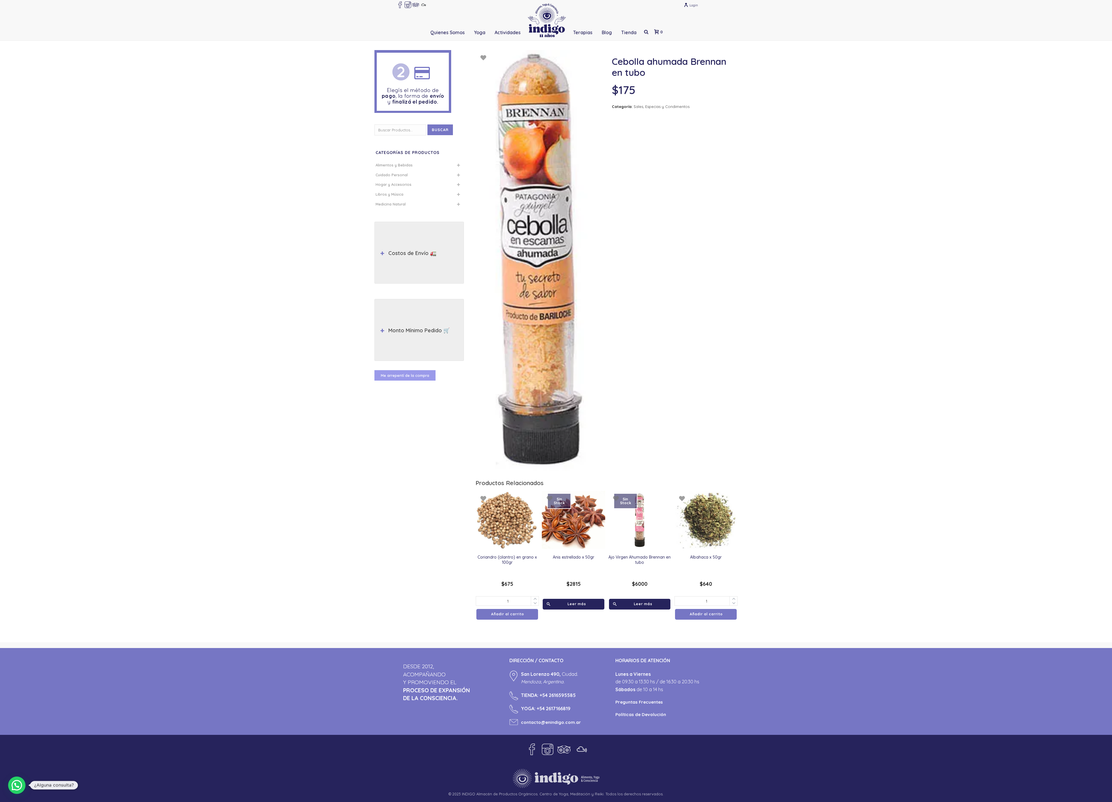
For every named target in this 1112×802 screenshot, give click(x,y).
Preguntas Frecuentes (639, 702)
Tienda (629, 32)
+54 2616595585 (557, 695)
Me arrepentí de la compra (405, 375)
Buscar (440, 129)
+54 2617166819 (553, 708)
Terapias (582, 32)
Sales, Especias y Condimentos (661, 106)
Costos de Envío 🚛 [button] (412, 253)
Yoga (479, 32)
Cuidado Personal (392, 174)
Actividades (508, 32)
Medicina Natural (391, 204)
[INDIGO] (546, 20)
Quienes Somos (447, 32)
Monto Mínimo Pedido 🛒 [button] (419, 330)
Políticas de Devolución (640, 714)
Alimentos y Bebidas (394, 165)
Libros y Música (389, 194)
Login (693, 5)
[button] (16, 785)
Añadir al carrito (507, 614)
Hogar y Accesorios (393, 184)
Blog (607, 32)
